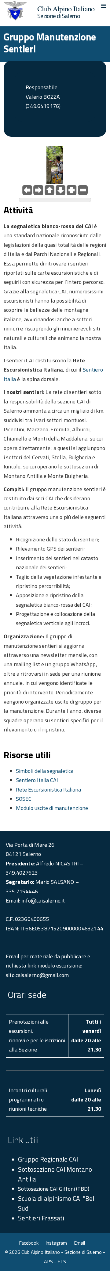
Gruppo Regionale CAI (48, 1159)
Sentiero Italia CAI (37, 780)
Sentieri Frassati (41, 1218)
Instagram (56, 1242)
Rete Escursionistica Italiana (48, 789)
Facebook (28, 1242)
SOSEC (23, 799)
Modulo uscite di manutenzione (52, 808)
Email (79, 1242)
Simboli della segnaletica (44, 771)
